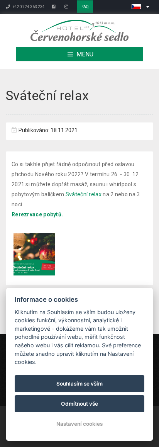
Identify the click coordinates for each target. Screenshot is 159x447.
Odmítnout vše (79, 404)
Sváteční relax (83, 194)
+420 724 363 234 (28, 7)
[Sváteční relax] (34, 254)
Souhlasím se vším (79, 384)
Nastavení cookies (79, 424)
